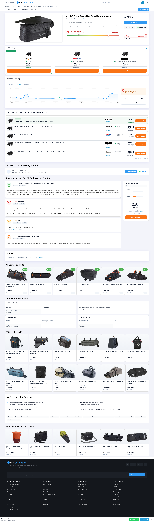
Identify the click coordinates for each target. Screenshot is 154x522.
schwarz (63, 416)
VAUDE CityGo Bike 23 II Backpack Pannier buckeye (14, 447)
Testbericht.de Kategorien (14, 481)
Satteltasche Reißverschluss (74, 416)
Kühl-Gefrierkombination (119, 487)
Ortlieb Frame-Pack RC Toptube (39, 284)
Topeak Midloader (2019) (86, 351)
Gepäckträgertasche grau (106, 416)
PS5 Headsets (46, 504)
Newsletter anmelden (137, 475)
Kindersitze (116, 499)
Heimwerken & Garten (13, 502)
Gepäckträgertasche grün (41, 416)
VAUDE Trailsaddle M (60, 446)
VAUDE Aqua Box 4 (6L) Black (87, 446)
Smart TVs (45, 497)
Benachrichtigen (132, 171)
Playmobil (45, 489)
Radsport (19, 6)
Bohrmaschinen (82, 487)
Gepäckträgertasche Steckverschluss (124, 416)
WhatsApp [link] (135, 519)
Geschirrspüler (117, 489)
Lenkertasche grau (140, 416)
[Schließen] (151, 519)
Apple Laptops (46, 487)
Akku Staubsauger (47, 484)
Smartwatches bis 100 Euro (50, 502)
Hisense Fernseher (47, 492)
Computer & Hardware (13, 484)
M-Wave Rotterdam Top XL (62, 351)
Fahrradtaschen (37, 6)
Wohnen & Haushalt (12, 504)
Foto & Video (10, 494)
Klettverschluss (29, 416)
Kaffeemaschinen (82, 489)
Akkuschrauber (82, 484)
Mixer (114, 502)
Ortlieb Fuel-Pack (84, 284)
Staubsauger (116, 492)
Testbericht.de (8, 6)
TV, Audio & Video (11, 492)
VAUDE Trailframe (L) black (111, 446)
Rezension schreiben (136, 217)
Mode (8, 499)
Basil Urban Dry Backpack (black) (113, 351)
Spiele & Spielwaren (12, 507)
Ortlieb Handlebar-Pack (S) (135, 284)
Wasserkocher (81, 502)
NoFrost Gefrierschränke (49, 494)
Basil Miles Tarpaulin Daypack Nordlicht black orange (15, 352)
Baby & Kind (10, 512)
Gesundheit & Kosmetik (13, 509)
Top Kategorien (82, 481)
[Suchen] (142, 2)
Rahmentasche (19, 416)
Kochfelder (81, 494)
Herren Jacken (81, 492)
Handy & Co (10, 487)
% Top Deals (116, 507)
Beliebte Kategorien (119, 481)
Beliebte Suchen (47, 481)
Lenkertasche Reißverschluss (91, 416)
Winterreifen (116, 497)
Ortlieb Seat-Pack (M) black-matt (112, 284)
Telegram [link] (145, 519)
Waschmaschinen (82, 504)
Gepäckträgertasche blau (14, 419)
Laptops (80, 497)
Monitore (115, 494)
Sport (14, 6)
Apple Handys (116, 504)
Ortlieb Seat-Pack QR (60, 284)
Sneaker (45, 499)
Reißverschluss (54, 416)
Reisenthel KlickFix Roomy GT (136, 351)
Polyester (10, 416)
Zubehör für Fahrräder (27, 6)
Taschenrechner (82, 499)
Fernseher (116, 484)
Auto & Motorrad (11, 489)
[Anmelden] (147, 2)
